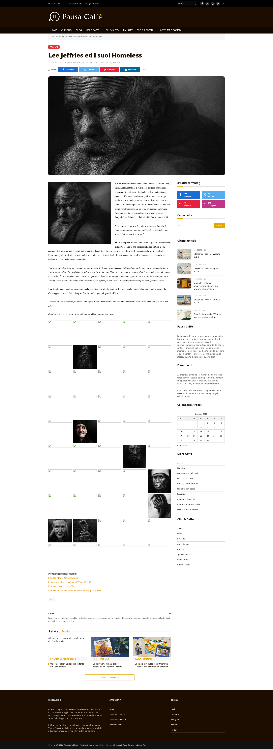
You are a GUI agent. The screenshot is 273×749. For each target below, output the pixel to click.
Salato (180, 528)
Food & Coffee (145, 30)
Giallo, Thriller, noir (185, 478)
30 (208, 440)
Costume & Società (171, 30)
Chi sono (66, 30)
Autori (180, 463)
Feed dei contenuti (117, 714)
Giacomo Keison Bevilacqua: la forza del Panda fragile (67, 665)
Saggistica (181, 494)
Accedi (112, 709)
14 (194, 431)
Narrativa (181, 468)
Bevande (181, 539)
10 (214, 427)
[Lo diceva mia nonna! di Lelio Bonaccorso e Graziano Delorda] (110, 647)
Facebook (175, 714)
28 (194, 440)
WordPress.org (115, 724)
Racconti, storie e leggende (188, 504)
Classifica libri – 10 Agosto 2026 (207, 301)
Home (53, 30)
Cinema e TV (112, 30)
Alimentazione (183, 544)
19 (181, 436)
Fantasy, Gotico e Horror (187, 483)
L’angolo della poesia (186, 499)
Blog (79, 30)
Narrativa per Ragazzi (186, 489)
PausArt (128, 30)
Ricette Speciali (183, 564)
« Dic (179, 445)
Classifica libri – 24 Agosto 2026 (207, 255)
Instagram (175, 719)
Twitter (174, 730)
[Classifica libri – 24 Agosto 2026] (184, 254)
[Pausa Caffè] (77, 17)
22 (201, 436)
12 (181, 431)
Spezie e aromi (183, 554)
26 (181, 440)
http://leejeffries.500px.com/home (63, 577)
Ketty (51, 613)
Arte (52, 599)
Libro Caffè (92, 30)
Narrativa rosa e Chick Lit (187, 473)
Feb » (184, 445)
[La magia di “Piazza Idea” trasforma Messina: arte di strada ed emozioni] (152, 647)
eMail (173, 709)
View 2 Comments (110, 677)
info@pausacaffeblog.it (112, 745)
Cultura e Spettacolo (145, 659)
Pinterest (174, 724)
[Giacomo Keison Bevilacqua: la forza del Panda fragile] (67, 647)
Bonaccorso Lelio (101, 659)
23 (208, 436)
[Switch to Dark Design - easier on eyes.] (223, 4)
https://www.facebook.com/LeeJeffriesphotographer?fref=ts (74, 590)
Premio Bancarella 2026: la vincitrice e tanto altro (207, 316)
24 (214, 436)
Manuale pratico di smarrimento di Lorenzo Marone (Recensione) (206, 286)
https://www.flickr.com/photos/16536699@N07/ (69, 581)
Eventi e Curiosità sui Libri (188, 509)
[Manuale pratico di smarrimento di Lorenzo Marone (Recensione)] (184, 283)
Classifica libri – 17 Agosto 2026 (84, 3)
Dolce (179, 533)
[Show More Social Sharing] (143, 69)
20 (188, 436)
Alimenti (180, 549)
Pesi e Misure (182, 559)
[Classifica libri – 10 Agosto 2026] (184, 300)
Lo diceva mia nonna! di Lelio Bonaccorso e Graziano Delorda (107, 665)
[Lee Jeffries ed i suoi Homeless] (136, 125)
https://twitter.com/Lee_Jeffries (61, 586)
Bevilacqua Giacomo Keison (63, 659)
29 (201, 440)
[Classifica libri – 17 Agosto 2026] (184, 268)
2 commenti (102, 62)
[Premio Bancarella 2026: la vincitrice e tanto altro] (184, 314)
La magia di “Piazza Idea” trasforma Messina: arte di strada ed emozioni (151, 665)
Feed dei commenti (117, 719)
